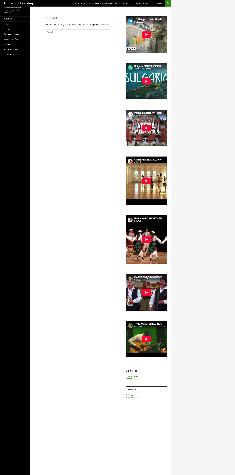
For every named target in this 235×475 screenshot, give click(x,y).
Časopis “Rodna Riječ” (13, 34)
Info (6, 24)
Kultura (7, 29)
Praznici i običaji (11, 39)
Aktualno (8, 19)
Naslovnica (80, 3)
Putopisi (7, 44)
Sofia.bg (129, 395)
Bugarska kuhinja (11, 49)
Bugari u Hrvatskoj (18, 3)
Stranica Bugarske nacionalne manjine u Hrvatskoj (110, 3)
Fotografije (9, 55)
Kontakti (159, 3)
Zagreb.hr (130, 379)
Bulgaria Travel (132, 397)
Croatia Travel (132, 376)
